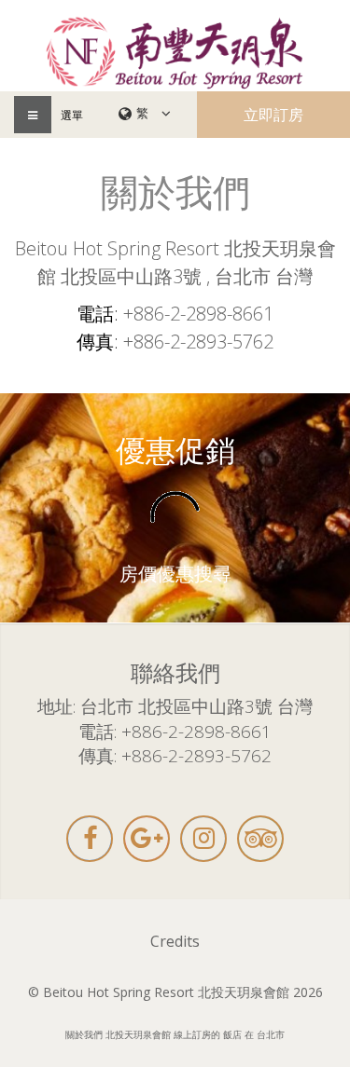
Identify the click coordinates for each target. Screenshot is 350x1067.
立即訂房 (273, 114)
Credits (175, 941)
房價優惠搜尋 (175, 574)
